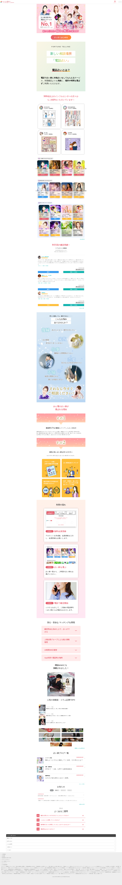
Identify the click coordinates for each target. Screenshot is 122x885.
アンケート (69, 790)
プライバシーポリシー (6, 859)
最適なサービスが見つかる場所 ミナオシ (38, 873)
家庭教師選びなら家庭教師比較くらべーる (31, 869)
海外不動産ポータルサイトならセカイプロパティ (78, 872)
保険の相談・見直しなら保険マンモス (95, 873)
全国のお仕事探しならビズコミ (106, 870)
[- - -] (120, 2)
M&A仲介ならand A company (7, 873)
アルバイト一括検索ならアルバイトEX (7, 866)
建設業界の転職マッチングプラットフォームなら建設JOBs (59, 872)
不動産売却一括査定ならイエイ (52, 873)
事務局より (57, 790)
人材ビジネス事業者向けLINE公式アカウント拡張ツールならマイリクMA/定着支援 (86, 870)
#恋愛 (44, 265)
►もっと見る (81, 784)
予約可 (55, 196)
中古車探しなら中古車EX (110, 866)
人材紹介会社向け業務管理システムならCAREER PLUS (13, 870)
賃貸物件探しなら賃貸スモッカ (41, 866)
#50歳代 (47, 298)
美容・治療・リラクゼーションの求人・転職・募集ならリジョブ (87, 869)
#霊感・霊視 (40, 298)
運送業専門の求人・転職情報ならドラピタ (112, 872)
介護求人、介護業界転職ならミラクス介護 (23, 872)
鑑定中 (43, 196)
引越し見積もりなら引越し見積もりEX (55, 866)
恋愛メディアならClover (58, 869)
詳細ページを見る (73, 272)
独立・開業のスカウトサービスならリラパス (66, 873)
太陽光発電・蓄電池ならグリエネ (88, 867)
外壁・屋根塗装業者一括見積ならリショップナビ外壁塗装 (55, 867)
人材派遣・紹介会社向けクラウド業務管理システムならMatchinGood (36, 870)
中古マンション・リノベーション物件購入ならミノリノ (94, 866)
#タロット (40, 265)
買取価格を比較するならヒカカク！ (82, 873)
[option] (43, 168)
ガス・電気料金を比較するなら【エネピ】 (73, 867)
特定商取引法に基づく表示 (6, 857)
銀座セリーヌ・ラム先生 (46, 275)
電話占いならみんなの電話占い (69, 869)
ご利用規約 (4, 854)
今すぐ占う (43, 174)
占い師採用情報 (4, 864)
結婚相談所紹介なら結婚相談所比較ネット (15, 869)
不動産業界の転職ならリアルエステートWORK (22, 873)
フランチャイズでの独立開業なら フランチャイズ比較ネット (105, 867)
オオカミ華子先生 (45, 256)
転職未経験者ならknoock (30, 866)
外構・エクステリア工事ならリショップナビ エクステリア (18, 867)
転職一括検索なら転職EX (20, 866)
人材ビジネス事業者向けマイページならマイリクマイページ (59, 870)
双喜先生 (43, 292)
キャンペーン (63, 790)
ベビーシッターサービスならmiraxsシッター (39, 872)
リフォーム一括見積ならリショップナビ (36, 867)
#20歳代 (46, 265)
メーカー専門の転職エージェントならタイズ (96, 872)
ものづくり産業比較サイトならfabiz (46, 869)
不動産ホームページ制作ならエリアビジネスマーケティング (73, 866)
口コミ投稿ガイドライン (6, 861)
